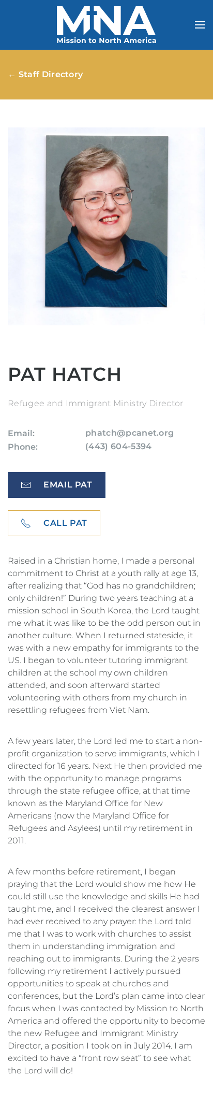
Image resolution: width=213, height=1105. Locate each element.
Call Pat (65, 523)
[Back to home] (106, 25)
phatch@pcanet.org (129, 433)
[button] (200, 25)
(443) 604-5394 (118, 446)
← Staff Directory (45, 74)
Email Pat (68, 485)
